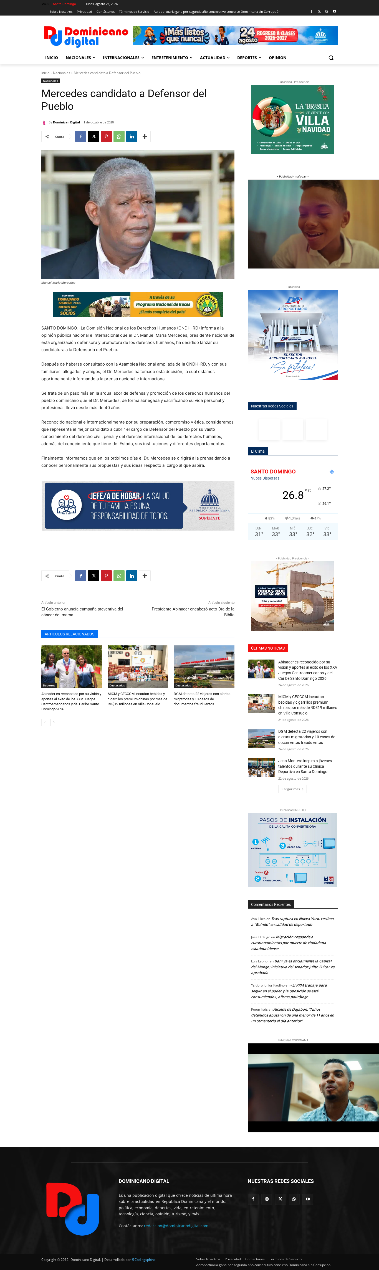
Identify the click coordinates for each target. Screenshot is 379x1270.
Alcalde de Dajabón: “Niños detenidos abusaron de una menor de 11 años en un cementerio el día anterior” (292, 1015)
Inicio (45, 72)
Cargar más (291, 789)
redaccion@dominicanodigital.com (176, 1225)
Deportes (49, 685)
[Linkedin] (131, 136)
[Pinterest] (106, 136)
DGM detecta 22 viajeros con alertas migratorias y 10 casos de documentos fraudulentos (202, 699)
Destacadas (117, 685)
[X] (93, 136)
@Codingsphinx (143, 1259)
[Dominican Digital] (45, 122)
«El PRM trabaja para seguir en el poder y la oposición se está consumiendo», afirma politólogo (289, 991)
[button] (331, 57)
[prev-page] (44, 722)
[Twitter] (319, 12)
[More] (145, 136)
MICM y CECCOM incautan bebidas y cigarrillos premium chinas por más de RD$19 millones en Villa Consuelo (137, 699)
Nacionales (61, 72)
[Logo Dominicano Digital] (85, 36)
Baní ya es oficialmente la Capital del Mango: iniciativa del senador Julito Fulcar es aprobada (292, 967)
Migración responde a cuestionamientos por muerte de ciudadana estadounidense (288, 942)
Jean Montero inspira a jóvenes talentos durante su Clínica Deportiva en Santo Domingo (305, 766)
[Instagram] (327, 12)
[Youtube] (334, 12)
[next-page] (53, 722)
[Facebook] (311, 12)
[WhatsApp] (119, 136)
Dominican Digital (66, 122)
